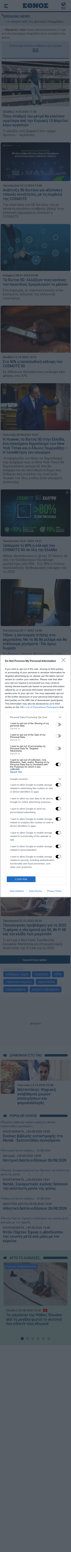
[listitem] (35, 717)
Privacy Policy (54, 891)
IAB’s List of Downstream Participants (39, 707)
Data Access (35, 891)
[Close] (64, 661)
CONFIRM (21, 879)
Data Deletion (17, 891)
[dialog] (35, 776)
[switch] (58, 724)
